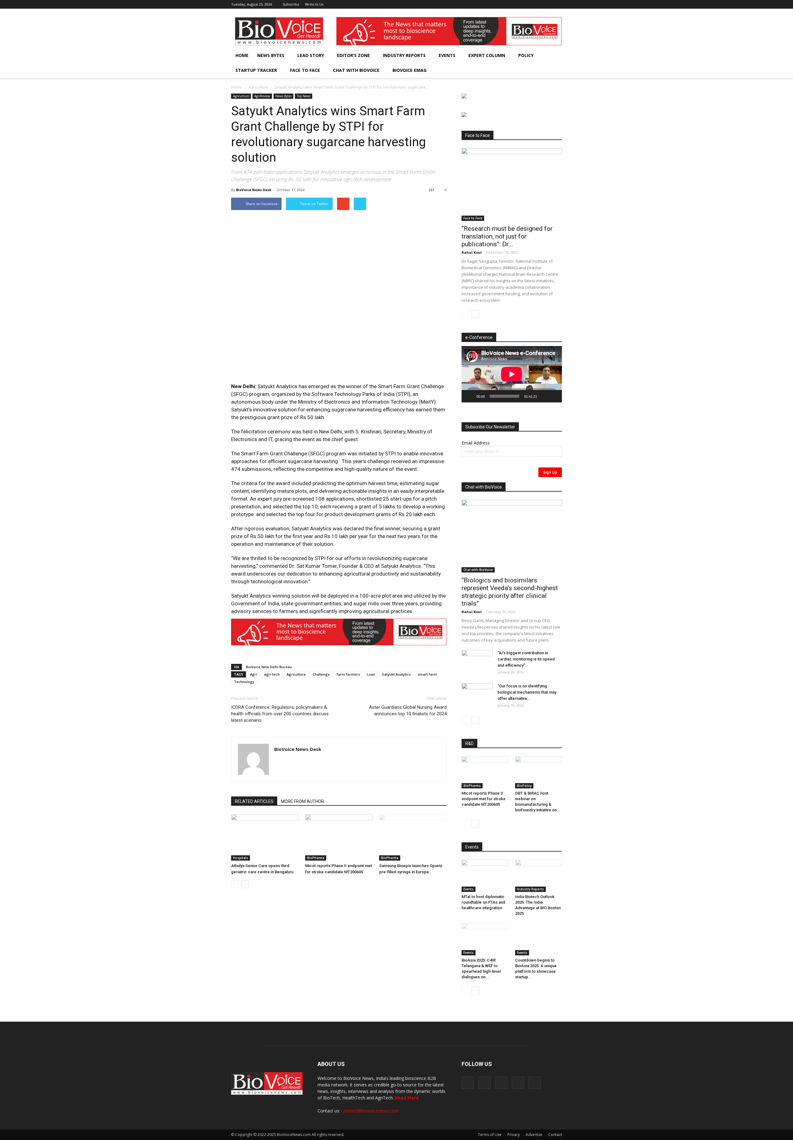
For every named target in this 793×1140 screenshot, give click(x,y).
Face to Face (305, 70)
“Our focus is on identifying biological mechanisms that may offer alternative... (526, 692)
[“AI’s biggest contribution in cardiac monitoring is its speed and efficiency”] (477, 661)
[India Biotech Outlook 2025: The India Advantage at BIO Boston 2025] (538, 876)
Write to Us (314, 4)
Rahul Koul (472, 252)
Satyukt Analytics (396, 674)
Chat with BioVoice (356, 70)
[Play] (470, 396)
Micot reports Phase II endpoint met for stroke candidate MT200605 (484, 799)
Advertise (534, 1134)
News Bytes (270, 55)
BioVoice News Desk (253, 189)
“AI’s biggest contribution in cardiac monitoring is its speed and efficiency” (526, 659)
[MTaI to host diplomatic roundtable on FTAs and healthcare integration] (485, 876)
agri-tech (272, 674)
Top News (303, 96)
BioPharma (315, 858)
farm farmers (348, 674)
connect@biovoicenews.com (370, 1111)
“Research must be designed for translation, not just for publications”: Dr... (507, 236)
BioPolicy (524, 785)
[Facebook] (516, 4)
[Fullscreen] (554, 396)
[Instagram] (526, 4)
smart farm (427, 674)
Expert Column (486, 55)
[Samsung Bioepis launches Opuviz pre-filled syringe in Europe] (413, 837)
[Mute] (544, 396)
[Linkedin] (536, 4)
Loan (371, 674)
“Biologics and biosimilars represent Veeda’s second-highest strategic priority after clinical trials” (510, 592)
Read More (407, 1098)
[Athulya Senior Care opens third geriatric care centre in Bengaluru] (265, 837)
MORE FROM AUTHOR (302, 801)
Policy (525, 55)
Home (241, 55)
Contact (555, 1134)
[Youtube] (557, 4)
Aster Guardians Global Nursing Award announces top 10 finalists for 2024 (408, 710)
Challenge (321, 674)
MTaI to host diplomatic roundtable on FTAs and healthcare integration (483, 902)
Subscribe (291, 4)
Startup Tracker (256, 70)
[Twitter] (547, 4)
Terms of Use (490, 1134)
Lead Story (310, 55)
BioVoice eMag (409, 70)
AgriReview (262, 96)
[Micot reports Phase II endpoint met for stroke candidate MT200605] (339, 837)
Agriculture (258, 87)
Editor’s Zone (353, 55)
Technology (244, 681)
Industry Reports (404, 55)
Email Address (476, 443)
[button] (539, 70)
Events (447, 55)
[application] (512, 374)
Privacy (513, 1134)
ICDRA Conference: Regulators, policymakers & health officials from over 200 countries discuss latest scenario (280, 713)
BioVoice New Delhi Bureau (269, 666)
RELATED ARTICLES (254, 801)
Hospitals (240, 858)
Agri (253, 674)
